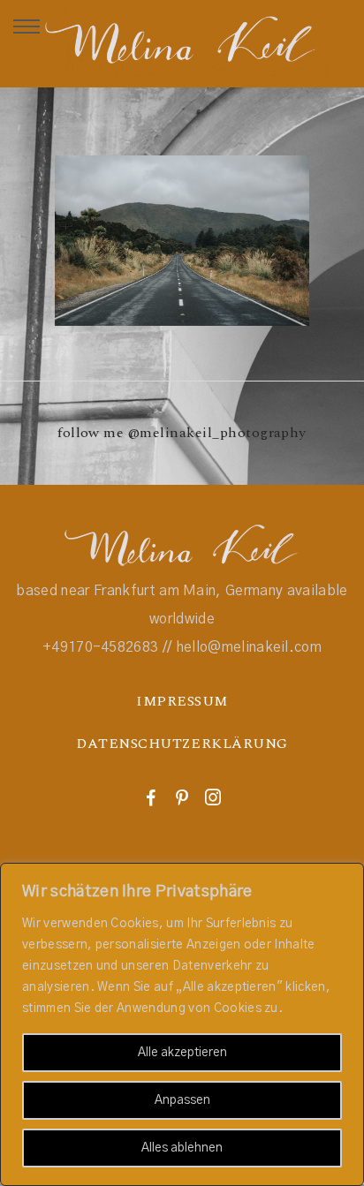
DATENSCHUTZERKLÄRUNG (182, 743)
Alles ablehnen (182, 1148)
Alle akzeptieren (182, 1052)
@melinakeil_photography (217, 432)
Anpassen (182, 1100)
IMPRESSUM (181, 701)
